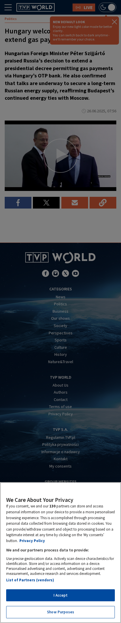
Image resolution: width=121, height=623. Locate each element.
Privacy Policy (32, 540)
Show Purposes (60, 612)
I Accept (60, 595)
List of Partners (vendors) (30, 580)
